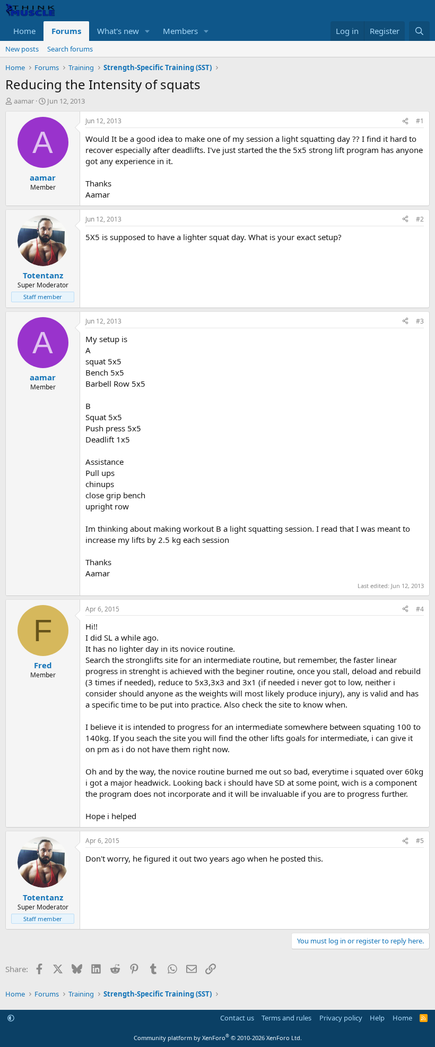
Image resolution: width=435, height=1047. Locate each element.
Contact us (237, 1018)
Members (180, 30)
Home (24, 30)
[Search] (419, 31)
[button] (147, 31)
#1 (420, 120)
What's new (118, 30)
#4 (420, 609)
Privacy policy (340, 1018)
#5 (420, 840)
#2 (420, 219)
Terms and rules (286, 1018)
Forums (66, 30)
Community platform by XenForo (218, 1038)
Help (377, 1018)
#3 (420, 321)
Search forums (70, 49)
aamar (24, 101)
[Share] (405, 121)
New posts (22, 49)
